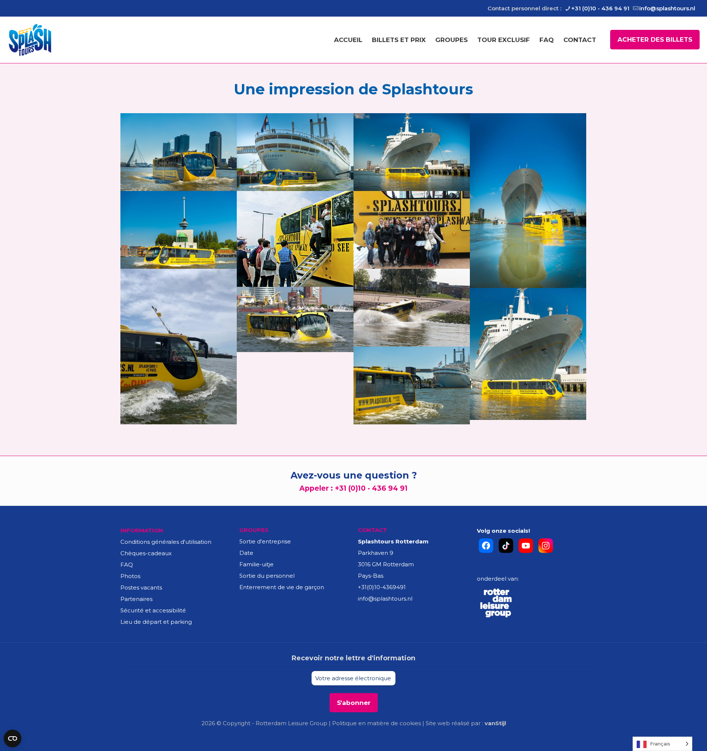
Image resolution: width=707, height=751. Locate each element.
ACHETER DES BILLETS (655, 39)
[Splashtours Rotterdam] (30, 40)
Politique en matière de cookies (376, 723)
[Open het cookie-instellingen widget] (12, 738)
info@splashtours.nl (667, 8)
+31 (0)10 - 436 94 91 (600, 8)
